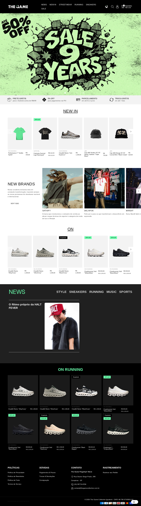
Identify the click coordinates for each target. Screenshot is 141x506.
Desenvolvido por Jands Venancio (18, 501)
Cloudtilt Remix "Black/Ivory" (64, 272)
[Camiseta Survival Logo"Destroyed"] (45, 134)
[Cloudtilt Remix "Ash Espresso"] (70, 134)
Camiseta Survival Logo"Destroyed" (39, 154)
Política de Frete (14, 480)
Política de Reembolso (16, 476)
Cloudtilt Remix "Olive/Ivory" (38, 272)
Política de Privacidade (16, 472)
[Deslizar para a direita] (130, 131)
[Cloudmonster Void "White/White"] (96, 252)
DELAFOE (89, 211)
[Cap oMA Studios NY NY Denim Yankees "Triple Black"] (96, 134)
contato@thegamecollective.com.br (86, 488)
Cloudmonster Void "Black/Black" (116, 272)
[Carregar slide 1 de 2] (65, 92)
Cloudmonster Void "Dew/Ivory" (46, 448)
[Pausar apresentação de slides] (82, 92)
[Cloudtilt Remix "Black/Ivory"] (70, 252)
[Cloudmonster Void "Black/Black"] (121, 252)
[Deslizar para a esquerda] (10, 131)
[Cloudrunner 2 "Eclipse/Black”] (118, 428)
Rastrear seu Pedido (110, 472)
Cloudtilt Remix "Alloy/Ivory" (13, 272)
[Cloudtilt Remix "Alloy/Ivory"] (20, 252)
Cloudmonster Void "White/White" (90, 272)
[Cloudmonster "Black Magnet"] (86, 428)
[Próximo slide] (76, 92)
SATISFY (46, 211)
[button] (44, 4)
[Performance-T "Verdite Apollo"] (20, 134)
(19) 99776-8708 (80, 484)
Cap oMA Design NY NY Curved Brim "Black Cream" (118, 154)
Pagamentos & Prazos (47, 472)
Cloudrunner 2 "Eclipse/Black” (108, 448)
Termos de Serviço (14, 484)
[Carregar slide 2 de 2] (70, 92)
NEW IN (70, 111)
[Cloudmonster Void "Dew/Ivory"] (54, 428)
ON (71, 229)
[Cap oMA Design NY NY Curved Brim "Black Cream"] (121, 134)
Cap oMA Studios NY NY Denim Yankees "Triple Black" (92, 154)
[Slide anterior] (58, 92)
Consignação (44, 480)
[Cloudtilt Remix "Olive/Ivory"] (45, 252)
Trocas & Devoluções (47, 476)
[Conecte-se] (117, 6)
